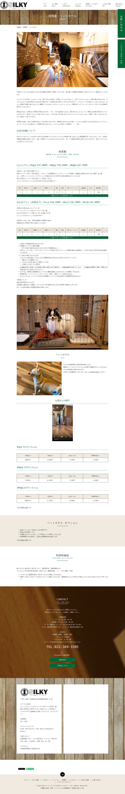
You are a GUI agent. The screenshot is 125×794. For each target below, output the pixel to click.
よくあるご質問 (106, 5)
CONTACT (62, 660)
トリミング (78, 5)
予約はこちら (62, 665)
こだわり (66, 5)
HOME (19, 27)
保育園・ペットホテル (92, 5)
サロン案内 (55, 5)
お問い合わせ (119, 5)
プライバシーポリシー (64, 782)
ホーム (45, 5)
